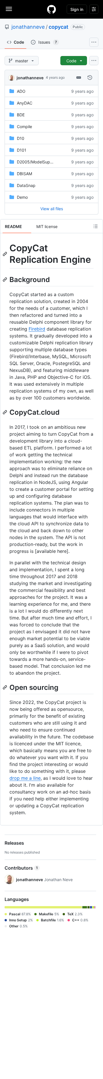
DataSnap (26, 185)
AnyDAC (24, 103)
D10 (20, 138)
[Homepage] (51, 9)
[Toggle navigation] (9, 9)
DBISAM (24, 173)
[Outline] (95, 226)
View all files (51, 208)
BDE (21, 114)
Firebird (37, 329)
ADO (21, 91)
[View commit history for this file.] (90, 78)
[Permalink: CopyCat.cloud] (5, 412)
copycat (58, 27)
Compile (24, 126)
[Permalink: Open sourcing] (5, 687)
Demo (22, 197)
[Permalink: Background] (5, 279)
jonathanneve (28, 27)
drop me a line (25, 778)
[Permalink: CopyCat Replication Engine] (5, 254)
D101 (21, 150)
